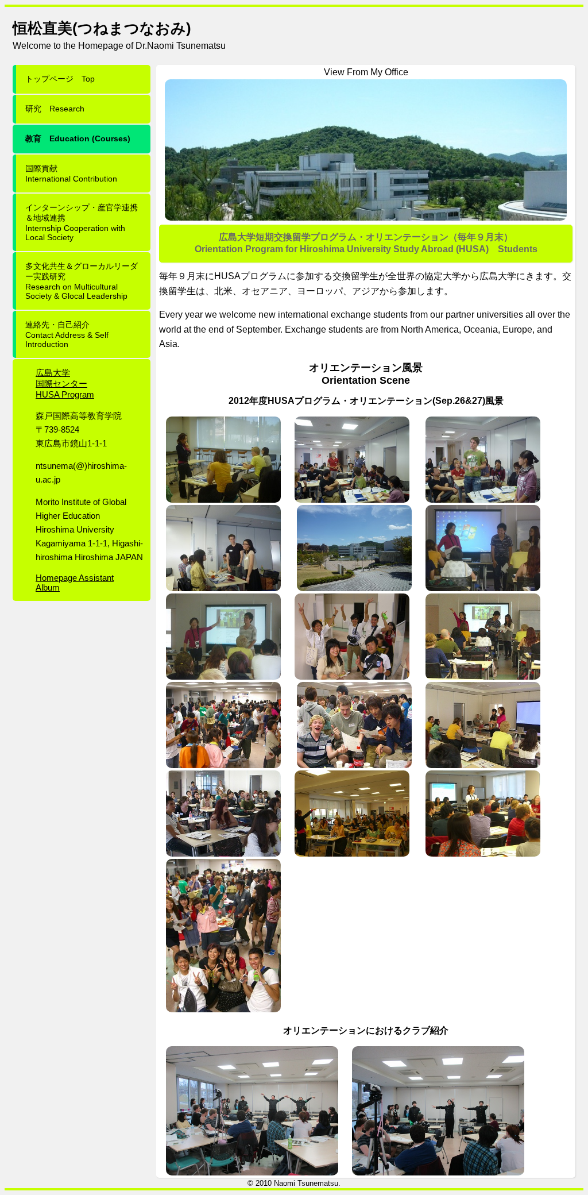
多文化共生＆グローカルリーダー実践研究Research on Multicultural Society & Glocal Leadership (81, 280)
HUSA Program (65, 394)
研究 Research (54, 108)
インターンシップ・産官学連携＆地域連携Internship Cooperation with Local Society (81, 222)
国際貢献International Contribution (71, 173)
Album (48, 587)
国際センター (61, 383)
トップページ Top (60, 78)
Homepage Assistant (75, 578)
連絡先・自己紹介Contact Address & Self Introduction (67, 334)
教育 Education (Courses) (77, 138)
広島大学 (53, 372)
